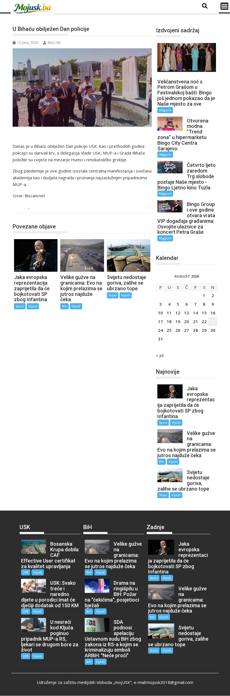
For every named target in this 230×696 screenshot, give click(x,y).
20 (186, 321)
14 (195, 313)
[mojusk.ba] (33, 9)
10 (160, 313)
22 (204, 321)
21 (195, 321)
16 (212, 313)
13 (186, 313)
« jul (160, 355)
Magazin (165, 110)
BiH (64, 306)
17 (160, 321)
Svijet (113, 295)
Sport (20, 306)
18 (169, 321)
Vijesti (37, 207)
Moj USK (54, 42)
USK (23, 207)
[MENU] (224, 6)
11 (169, 313)
